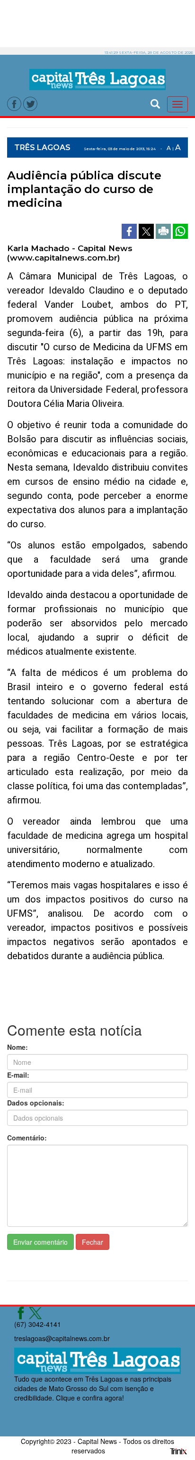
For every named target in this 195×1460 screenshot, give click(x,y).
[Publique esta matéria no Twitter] (147, 230)
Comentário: (27, 1137)
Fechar (92, 1242)
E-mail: (18, 1075)
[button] (155, 103)
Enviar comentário (40, 1242)
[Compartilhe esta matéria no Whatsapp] (180, 230)
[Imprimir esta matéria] (164, 230)
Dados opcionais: (35, 1102)
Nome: (17, 1047)
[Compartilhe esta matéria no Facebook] (130, 230)
